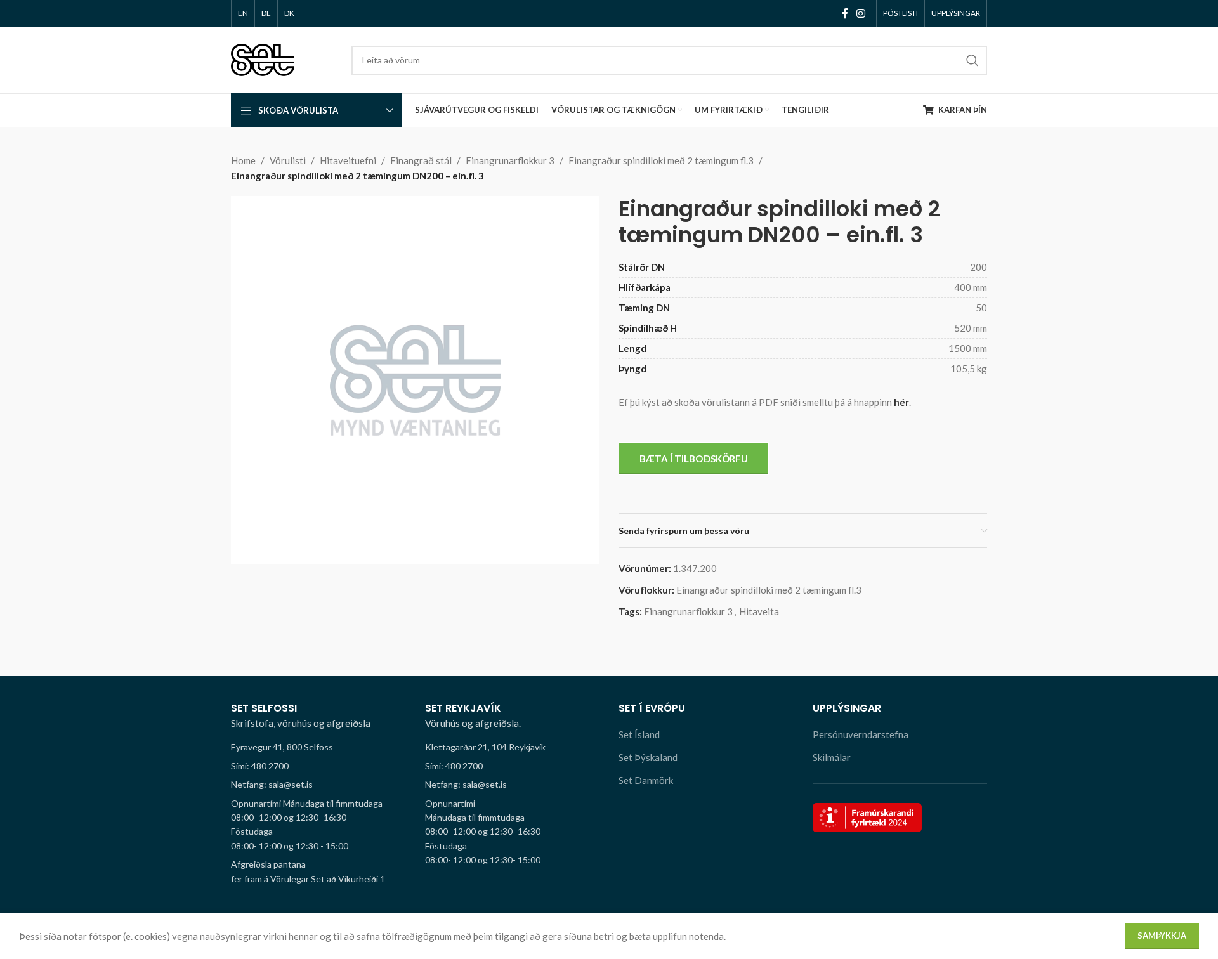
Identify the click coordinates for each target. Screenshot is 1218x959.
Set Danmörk (646, 780)
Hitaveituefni (348, 160)
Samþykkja (1161, 935)
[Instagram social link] (861, 13)
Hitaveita (759, 611)
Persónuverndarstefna (860, 734)
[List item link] (318, 766)
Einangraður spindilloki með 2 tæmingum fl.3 (661, 160)
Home (243, 160)
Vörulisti (288, 160)
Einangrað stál (421, 160)
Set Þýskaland (648, 757)
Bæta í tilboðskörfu (693, 458)
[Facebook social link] (844, 13)
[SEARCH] (972, 60)
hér (901, 402)
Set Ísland (639, 734)
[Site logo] (262, 58)
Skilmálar (832, 757)
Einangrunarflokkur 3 (510, 160)
